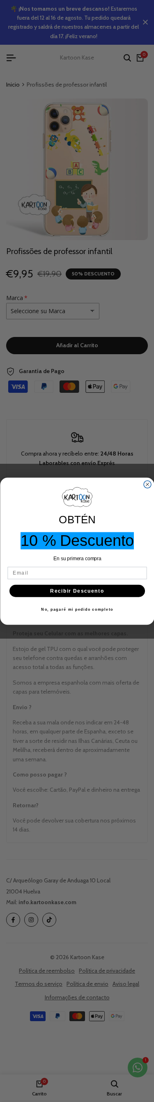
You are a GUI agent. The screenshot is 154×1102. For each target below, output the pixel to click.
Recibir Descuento (77, 590)
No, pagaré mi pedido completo (77, 609)
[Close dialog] (147, 484)
